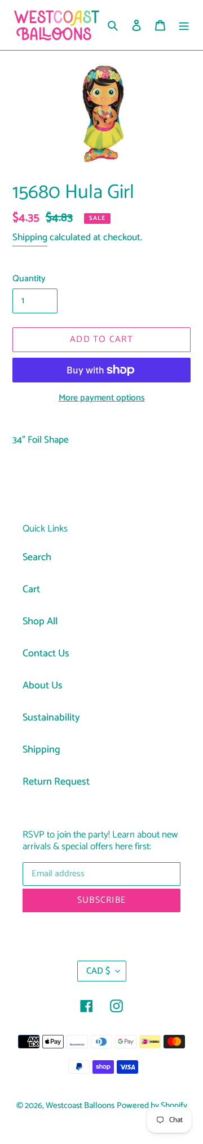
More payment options (102, 398)
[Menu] (184, 25)
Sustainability (51, 717)
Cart (31, 589)
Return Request (56, 781)
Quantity (29, 279)
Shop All (40, 621)
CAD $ (98, 971)
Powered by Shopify (152, 1106)
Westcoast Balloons (80, 1106)
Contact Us (46, 653)
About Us (43, 685)
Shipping (29, 237)
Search (37, 557)
